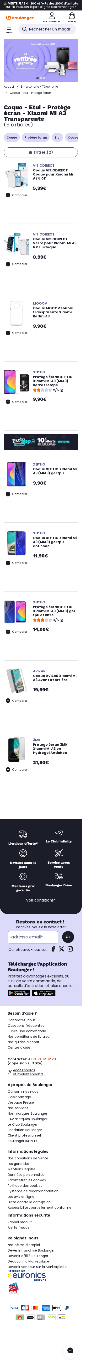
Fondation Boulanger (25, 1129)
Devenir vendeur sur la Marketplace (37, 1266)
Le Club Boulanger (23, 1124)
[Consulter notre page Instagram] (70, 950)
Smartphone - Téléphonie (39, 87)
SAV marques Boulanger (28, 1119)
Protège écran (36, 137)
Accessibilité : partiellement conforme (39, 1207)
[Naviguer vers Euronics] (41, 1275)
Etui (57, 137)
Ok (68, 936)
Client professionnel (24, 1135)
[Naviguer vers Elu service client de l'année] (41, 1288)
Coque (12, 137)
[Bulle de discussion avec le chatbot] (70, 1351)
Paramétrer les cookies (27, 1180)
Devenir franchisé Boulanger (31, 1250)
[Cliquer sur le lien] (43, 60)
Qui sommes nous (23, 1091)
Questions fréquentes (26, 1025)
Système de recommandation (33, 1191)
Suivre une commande (27, 1031)
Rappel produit (20, 1222)
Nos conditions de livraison (30, 1036)
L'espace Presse (21, 1102)
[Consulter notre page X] (61, 950)
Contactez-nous (22, 1020)
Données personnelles (26, 1174)
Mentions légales (22, 1169)
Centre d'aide (19, 1047)
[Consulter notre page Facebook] (53, 950)
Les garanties (19, 1163)
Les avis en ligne (21, 1196)
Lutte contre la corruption (29, 1202)
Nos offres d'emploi (24, 1245)
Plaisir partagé (19, 1097)
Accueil (9, 87)
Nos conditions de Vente (28, 1158)
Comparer (19, 195)
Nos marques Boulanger (27, 1113)
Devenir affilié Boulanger (28, 1255)
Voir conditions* (41, 900)
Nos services (18, 1108)
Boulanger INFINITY (23, 1140)
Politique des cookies (25, 1185)
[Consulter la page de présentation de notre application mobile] (19, 993)
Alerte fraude (19, 1227)
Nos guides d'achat (23, 1042)
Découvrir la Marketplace (28, 1261)
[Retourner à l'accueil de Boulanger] (20, 18)
